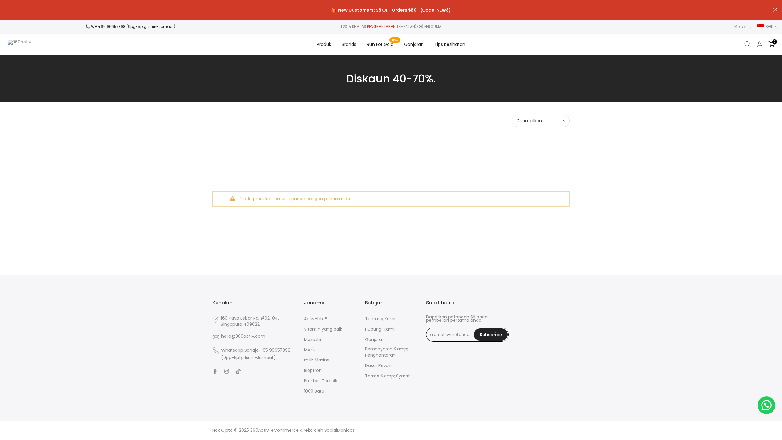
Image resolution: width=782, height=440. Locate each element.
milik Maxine (317, 360)
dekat (7, 9)
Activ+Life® (315, 319)
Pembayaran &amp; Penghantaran (386, 352)
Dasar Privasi (378, 366)
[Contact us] (766, 405)
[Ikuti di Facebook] (215, 371)
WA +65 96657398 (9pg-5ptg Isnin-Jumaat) (133, 26)
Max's (310, 350)
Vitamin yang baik (323, 329)
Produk (324, 44)
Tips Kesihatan (449, 44)
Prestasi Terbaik (320, 381)
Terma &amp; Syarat (387, 376)
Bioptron (313, 370)
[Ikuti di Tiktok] (238, 371)
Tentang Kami (380, 319)
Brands (349, 44)
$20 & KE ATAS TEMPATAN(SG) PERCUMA (390, 26)
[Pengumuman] (391, 10)
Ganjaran (414, 44)
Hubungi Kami (379, 329)
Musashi (312, 340)
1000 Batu (314, 391)
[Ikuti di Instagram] (226, 371)
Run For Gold (382, 44)
